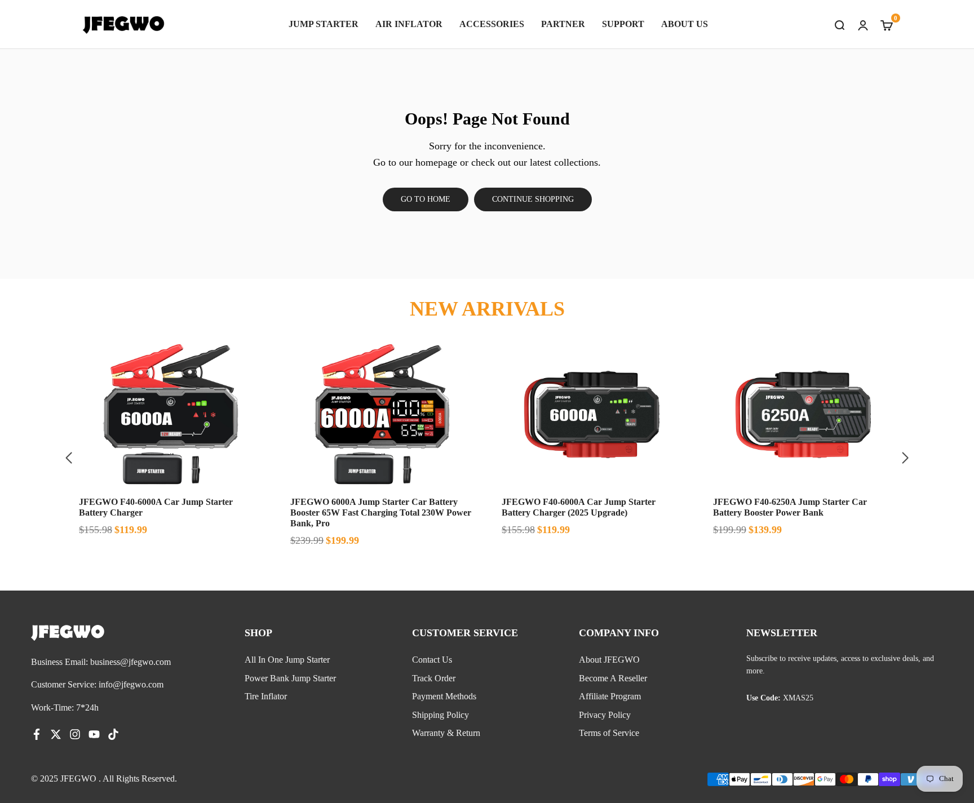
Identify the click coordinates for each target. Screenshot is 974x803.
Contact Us (432, 659)
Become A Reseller (613, 678)
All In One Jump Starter (287, 659)
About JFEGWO (609, 659)
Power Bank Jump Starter (290, 678)
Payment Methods (444, 696)
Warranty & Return (446, 733)
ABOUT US (684, 24)
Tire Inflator (266, 696)
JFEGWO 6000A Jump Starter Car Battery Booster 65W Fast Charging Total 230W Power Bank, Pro (380, 512)
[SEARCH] (839, 24)
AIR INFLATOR (408, 24)
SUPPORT (623, 24)
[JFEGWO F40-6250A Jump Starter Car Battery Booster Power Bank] (804, 414)
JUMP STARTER (323, 24)
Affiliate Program (610, 696)
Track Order (433, 678)
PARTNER (563, 24)
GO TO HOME (425, 199)
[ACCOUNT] (863, 24)
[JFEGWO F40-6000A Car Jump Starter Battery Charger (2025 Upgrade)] (593, 414)
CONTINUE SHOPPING (533, 199)
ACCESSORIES (491, 24)
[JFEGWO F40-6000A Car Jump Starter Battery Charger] (170, 414)
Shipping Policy (440, 715)
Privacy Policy (605, 715)
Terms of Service (609, 733)
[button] (905, 458)
